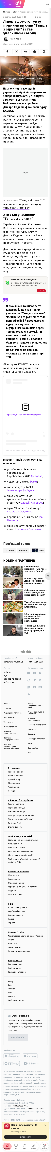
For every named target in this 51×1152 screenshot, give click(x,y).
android (12, 1056)
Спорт (11, 981)
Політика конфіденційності (11, 739)
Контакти (32, 729)
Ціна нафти (13, 875)
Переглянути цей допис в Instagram (23, 415)
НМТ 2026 (12, 943)
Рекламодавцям (10, 727)
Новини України (15, 775)
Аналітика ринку (15, 964)
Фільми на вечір (15, 915)
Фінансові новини (16, 883)
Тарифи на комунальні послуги (22, 887)
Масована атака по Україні (20, 819)
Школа (11, 940)
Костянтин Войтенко (28, 529)
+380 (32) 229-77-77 (20, 1106)
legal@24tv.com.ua (36, 1109)
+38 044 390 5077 (35, 662)
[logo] (18, 4)
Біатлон (11, 996)
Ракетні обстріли (16, 804)
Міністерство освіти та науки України (25, 936)
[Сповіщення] (47, 4)
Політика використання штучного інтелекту (12, 746)
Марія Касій (15, 39)
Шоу (15, 12)
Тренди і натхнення (17, 972)
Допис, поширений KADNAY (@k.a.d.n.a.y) (25, 450)
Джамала (36, 476)
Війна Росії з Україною (20, 800)
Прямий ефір (14, 779)
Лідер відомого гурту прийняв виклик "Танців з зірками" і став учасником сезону (34, 12)
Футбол (11, 989)
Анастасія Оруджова (20, 511)
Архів (30, 743)
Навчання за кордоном (19, 951)
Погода (11, 791)
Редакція (7, 708)
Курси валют (14, 879)
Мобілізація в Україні (20, 836)
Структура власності (36, 739)
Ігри (29, 753)
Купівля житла (15, 968)
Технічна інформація (37, 725)
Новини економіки (18, 871)
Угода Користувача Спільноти (36, 713)
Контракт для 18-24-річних (20, 851)
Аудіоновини (14, 787)
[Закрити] (45, 1125)
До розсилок (18, 1037)
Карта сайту (33, 748)
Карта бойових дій (16, 808)
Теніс (10, 992)
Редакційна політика (13, 713)
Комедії (11, 919)
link (28, 672)
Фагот (33, 481)
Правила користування (10, 732)
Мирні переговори (16, 811)
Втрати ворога (15, 827)
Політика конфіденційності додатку (35, 705)
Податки (12, 890)
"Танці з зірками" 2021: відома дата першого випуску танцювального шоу (25, 204)
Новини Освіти (16, 932)
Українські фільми (16, 911)
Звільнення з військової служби (23, 840)
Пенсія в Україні (15, 894)
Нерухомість (15, 960)
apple (31, 1056)
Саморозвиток (15, 947)
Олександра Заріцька (20, 490)
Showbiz (7, 12)
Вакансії (31, 734)
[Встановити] (25, 1131)
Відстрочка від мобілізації (20, 855)
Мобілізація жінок (16, 847)
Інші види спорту (16, 1000)
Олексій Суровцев (32, 502)
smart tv (12, 1063)
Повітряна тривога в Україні (21, 815)
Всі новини (14, 768)
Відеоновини (14, 783)
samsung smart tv (31, 1063)
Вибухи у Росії (14, 823)
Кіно (10, 904)
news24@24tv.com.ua (13, 662)
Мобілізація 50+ (15, 844)
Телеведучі (8, 722)
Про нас (7, 704)
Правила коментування (34, 719)
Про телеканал (10, 718)
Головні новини (15, 772)
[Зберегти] (44, 51)
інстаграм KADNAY (23, 44)
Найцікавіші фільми (17, 907)
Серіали (11, 923)
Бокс (10, 985)
